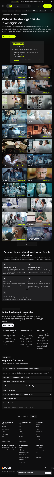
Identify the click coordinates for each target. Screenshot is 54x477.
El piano (20, 431)
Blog (36, 452)
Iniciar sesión (47, 6)
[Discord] (48, 468)
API (34, 6)
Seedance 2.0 (21, 450)
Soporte (33, 416)
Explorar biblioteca (8, 325)
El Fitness (3, 431)
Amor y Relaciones (5, 429)
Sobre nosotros (39, 447)
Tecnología (4, 439)
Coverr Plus (38, 449)
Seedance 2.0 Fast (22, 454)
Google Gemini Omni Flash (24, 457)
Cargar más (27, 244)
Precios (39, 6)
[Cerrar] (51, 1)
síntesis (20, 426)
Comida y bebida (5, 434)
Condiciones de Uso (32, 468)
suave (20, 434)
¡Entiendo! (48, 472)
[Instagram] (39, 468)
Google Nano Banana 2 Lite (24, 452)
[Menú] (3, 6)
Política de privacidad (23, 468)
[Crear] (7, 6)
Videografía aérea (5, 433)
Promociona (38, 455)
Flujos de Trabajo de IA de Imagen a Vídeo (10, 449)
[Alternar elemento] (50, 368)
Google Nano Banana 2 (23, 449)
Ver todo (50, 11)
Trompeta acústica (22, 441)
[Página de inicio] (6, 468)
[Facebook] (45, 468)
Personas (3, 427)
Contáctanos (38, 457)
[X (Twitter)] (42, 468)
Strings (20, 439)
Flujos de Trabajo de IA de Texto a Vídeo (9, 447)
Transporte (4, 438)
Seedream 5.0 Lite (22, 460)
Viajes (3, 436)
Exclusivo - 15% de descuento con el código (35, 239)
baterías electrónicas (23, 427)
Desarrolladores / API (40, 450)
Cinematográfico (22, 433)
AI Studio (22, 56)
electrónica (21, 436)
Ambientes (21, 438)
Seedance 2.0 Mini (22, 455)
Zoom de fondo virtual (6, 441)
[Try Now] (42, 1)
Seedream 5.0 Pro (22, 459)
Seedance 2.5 (21, 447)
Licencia (15, 468)
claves (20, 429)
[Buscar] (10, 6)
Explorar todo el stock (8, 36)
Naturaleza (4, 426)
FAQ (36, 454)
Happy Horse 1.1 (22, 462)
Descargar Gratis (21, 77)
